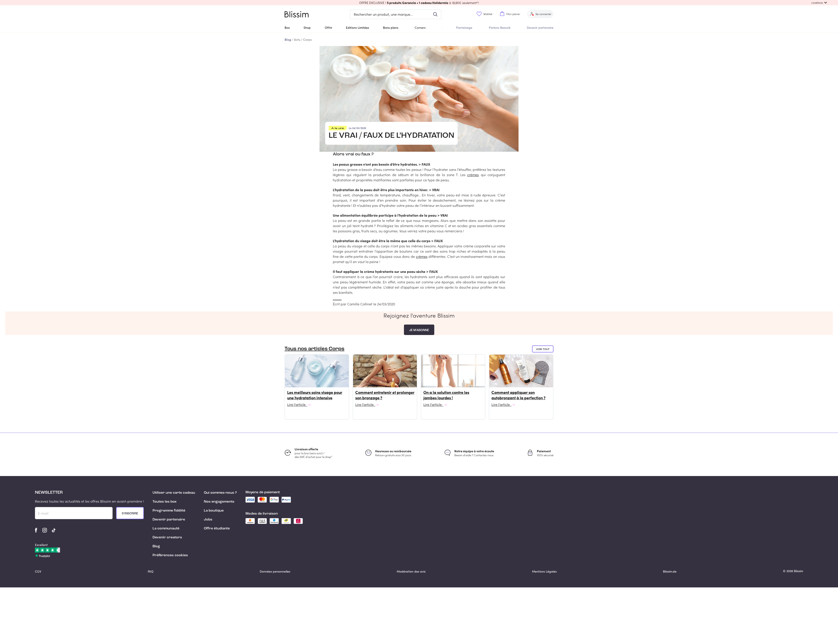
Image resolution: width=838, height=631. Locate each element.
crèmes (473, 174)
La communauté (166, 528)
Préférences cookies (170, 555)
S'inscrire (130, 513)
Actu (297, 39)
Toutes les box (165, 501)
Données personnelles (275, 571)
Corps (307, 39)
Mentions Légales (544, 571)
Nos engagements (219, 501)
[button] (419, 2)
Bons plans (390, 28)
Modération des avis (411, 571)
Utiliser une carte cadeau (174, 493)
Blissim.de (670, 571)
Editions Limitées (357, 28)
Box (287, 28)
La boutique (214, 510)
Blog (156, 546)
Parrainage (464, 28)
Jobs (208, 519)
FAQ (150, 571)
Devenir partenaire (540, 28)
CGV (38, 571)
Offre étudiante (217, 528)
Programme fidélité (169, 510)
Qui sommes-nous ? (220, 493)
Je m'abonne (419, 330)
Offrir (328, 28)
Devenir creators (167, 537)
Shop (307, 28)
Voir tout (543, 349)
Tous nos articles (314, 349)
